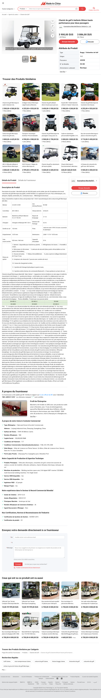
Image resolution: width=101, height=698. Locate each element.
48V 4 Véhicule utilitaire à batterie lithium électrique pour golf (10, 165)
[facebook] (57, 678)
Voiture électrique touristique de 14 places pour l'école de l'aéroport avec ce (90, 634)
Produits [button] (22, 9)
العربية (95, 682)
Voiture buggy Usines (58, 661)
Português (65, 682)
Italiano (73, 682)
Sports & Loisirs (13, 14)
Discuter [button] (91, 42)
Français (43, 682)
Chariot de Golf (24, 14)
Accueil (4, 14)
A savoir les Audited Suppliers (90, 676)
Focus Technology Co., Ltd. (50, 687)
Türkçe (51, 684)
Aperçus (41, 678)
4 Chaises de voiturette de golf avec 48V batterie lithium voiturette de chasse (89, 165)
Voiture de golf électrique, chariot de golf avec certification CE (10, 135)
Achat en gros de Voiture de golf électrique (16, 666)
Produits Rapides (74, 676)
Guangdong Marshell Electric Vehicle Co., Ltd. (77, 26)
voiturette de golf (89, 661)
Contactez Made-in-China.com (60, 676)
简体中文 (22, 682)
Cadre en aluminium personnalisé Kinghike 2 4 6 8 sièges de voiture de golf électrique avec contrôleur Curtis (69, 135)
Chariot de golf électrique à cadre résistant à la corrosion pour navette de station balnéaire (10, 104)
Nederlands (31, 684)
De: (12, 537)
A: (12, 542)
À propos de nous (5, 676)
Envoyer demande (68, 42)
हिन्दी (38, 684)
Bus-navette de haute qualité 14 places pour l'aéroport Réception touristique (50, 603)
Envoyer (18, 564)
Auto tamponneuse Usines (23, 661)
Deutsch (57, 682)
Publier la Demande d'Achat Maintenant (27, 568)
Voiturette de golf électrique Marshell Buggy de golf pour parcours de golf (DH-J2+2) (69, 634)
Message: (10, 548)
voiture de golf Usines (41, 661)
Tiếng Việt (58, 684)
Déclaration (16, 676)
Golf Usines (7, 661)
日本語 (36, 682)
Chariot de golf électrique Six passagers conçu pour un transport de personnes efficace (50, 135)
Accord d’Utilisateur (27, 676)
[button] (3, 3)
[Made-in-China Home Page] (50, 3)
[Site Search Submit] (82, 9)
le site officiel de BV (46, 395)
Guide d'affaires (50, 678)
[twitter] (61, 678)
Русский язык (81, 682)
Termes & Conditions (69, 691)
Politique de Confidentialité (42, 676)
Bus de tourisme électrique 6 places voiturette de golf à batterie (89, 135)
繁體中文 (29, 682)
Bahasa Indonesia (68, 684)
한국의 (89, 682)
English (15, 682)
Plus (3, 670)
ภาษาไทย (44, 684)
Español (50, 682)
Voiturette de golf (74, 661)
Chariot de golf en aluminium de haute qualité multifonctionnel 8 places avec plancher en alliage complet (50, 165)
